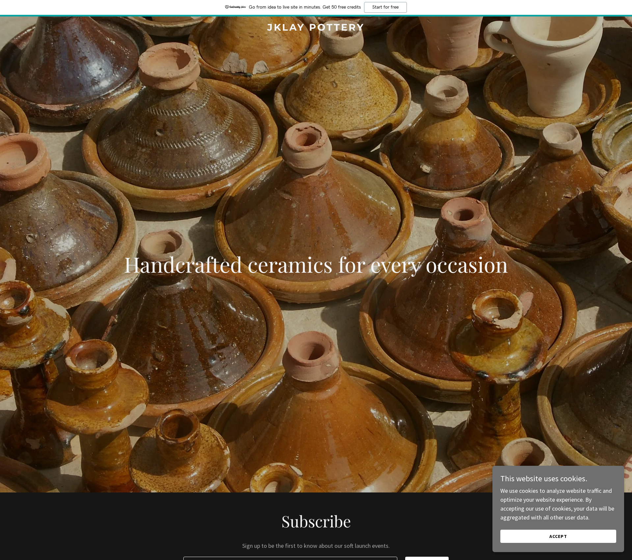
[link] (316, 28)
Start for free (385, 7)
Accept (558, 536)
